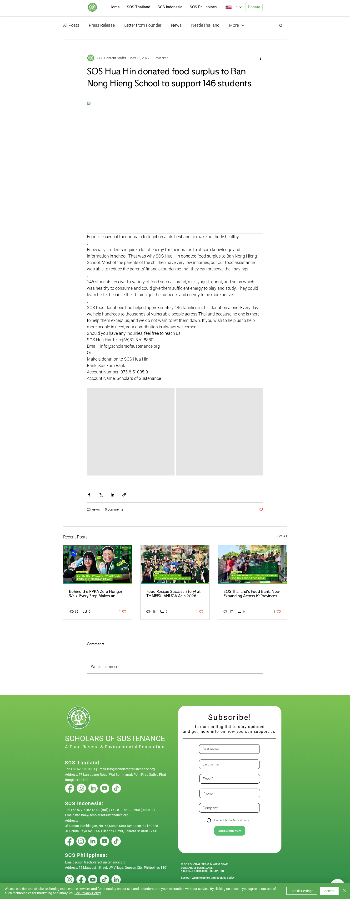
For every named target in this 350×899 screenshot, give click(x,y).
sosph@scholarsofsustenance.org (100, 862)
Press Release (102, 25)
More (234, 25)
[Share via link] (124, 494)
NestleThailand (205, 25)
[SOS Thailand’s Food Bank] (252, 564)
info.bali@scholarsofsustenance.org (101, 815)
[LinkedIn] (93, 788)
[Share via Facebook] (89, 494)
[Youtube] (104, 788)
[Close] (344, 891)
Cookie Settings (301, 891)
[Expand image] (131, 432)
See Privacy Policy (88, 893)
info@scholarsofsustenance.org (131, 769)
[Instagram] (81, 788)
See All (282, 536)
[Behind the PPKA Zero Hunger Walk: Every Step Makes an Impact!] (97, 564)
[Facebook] (69, 788)
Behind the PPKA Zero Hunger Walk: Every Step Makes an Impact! (95, 594)
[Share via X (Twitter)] (101, 494)
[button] (281, 25)
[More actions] (260, 58)
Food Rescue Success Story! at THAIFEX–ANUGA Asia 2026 (173, 594)
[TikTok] (116, 788)
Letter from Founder (142, 25)
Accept (329, 891)
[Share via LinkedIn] (112, 494)
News (176, 25)
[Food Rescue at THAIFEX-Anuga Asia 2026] (175, 564)
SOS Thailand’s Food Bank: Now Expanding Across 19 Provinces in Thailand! (252, 594)
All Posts (71, 25)
